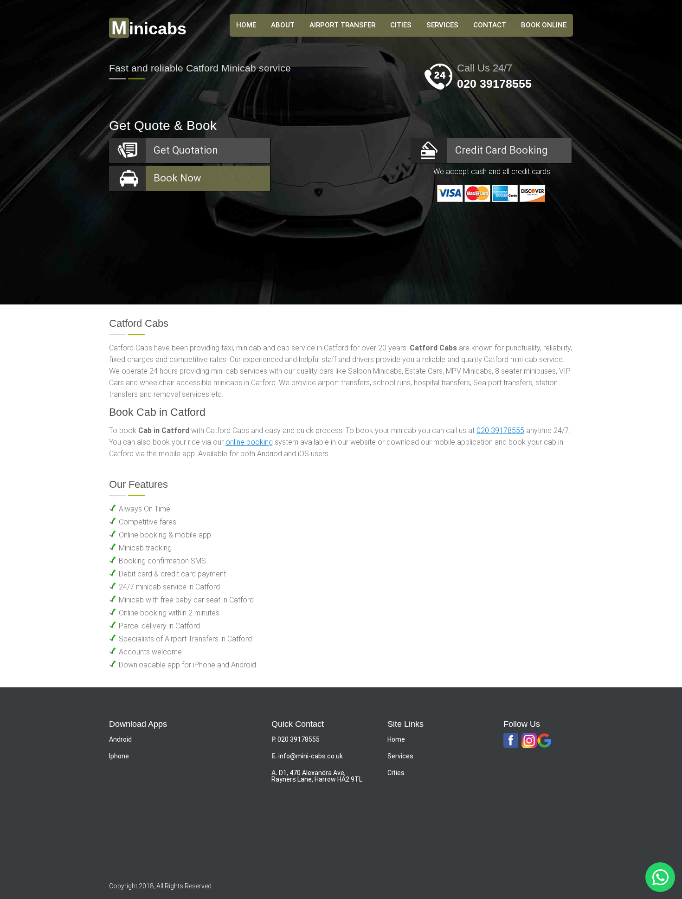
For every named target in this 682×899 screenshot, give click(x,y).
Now (177, 178)
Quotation (186, 150)
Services (442, 25)
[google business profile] (544, 741)
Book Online (543, 25)
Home (396, 739)
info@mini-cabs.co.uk (310, 756)
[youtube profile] (529, 741)
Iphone (119, 756)
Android (120, 739)
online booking (249, 442)
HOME (246, 25)
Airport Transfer (342, 25)
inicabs (149, 28)
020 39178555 (494, 83)
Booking (501, 150)
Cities (401, 25)
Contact (489, 25)
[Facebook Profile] (511, 741)
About (283, 25)
